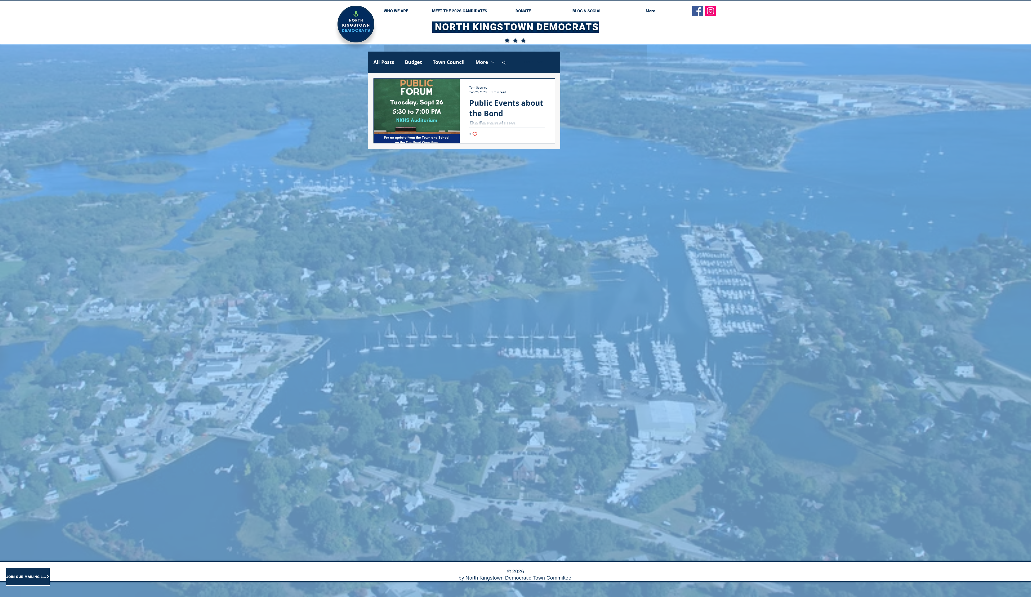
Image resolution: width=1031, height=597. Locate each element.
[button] (504, 63)
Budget (413, 62)
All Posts (383, 62)
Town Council (449, 62)
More (481, 62)
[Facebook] (697, 11)
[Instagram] (710, 11)
